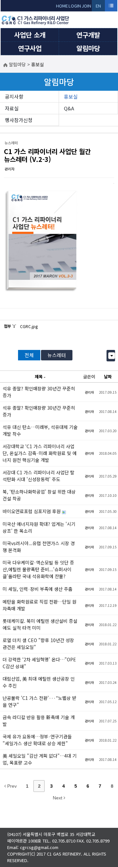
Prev (11, 786)
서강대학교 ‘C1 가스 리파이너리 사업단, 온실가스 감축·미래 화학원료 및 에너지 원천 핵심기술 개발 (40, 453)
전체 (29, 355)
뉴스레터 (57, 355)
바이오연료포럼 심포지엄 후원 (32, 511)
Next (58, 797)
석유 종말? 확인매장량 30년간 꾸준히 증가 (39, 392)
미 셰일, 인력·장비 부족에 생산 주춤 (37, 589)
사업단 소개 (30, 34)
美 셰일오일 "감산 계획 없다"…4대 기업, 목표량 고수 (40, 759)
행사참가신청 (18, 120)
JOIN (86, 6)
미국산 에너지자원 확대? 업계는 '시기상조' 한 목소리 (39, 527)
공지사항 (14, 96)
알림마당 (88, 48)
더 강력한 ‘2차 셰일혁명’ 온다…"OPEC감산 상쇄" (39, 663)
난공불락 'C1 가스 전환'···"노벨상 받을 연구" (39, 701)
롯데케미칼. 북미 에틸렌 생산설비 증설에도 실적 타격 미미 (40, 624)
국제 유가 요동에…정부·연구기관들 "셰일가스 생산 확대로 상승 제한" (37, 740)
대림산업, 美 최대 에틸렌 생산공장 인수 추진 (39, 682)
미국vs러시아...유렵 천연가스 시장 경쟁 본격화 (39, 546)
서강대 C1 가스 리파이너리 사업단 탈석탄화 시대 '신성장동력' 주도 (38, 475)
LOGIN (75, 6)
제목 (39, 376)
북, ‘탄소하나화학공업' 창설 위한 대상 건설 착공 (39, 495)
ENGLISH (98, 7)
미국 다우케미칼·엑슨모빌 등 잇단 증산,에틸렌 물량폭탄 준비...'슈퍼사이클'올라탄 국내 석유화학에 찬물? (38, 569)
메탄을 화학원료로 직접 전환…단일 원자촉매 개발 (39, 605)
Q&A (69, 108)
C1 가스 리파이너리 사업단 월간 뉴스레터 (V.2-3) (47, 155)
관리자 (9, 168)
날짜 (108, 376)
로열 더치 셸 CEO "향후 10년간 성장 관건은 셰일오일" (38, 643)
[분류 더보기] (111, 355)
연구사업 (30, 48)
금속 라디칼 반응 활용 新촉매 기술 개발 (39, 720)
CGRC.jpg (29, 326)
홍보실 (71, 96)
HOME (62, 6)
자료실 (12, 108)
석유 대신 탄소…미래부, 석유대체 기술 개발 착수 (40, 430)
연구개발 (88, 34)
